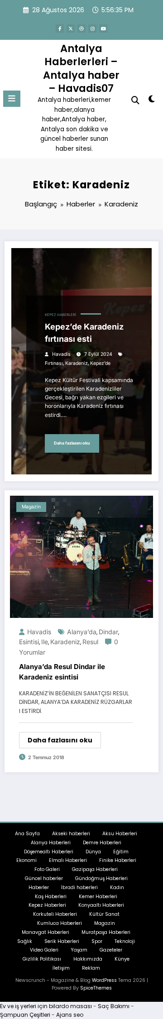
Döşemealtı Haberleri (48, 851)
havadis (61, 354)
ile (44, 642)
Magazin (31, 507)
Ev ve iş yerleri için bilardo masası (46, 1006)
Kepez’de (100, 363)
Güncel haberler (44, 878)
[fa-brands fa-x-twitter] (71, 28)
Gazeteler (111, 950)
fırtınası (54, 363)
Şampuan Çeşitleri (25, 1015)
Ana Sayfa (27, 833)
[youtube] (103, 28)
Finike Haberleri (117, 860)
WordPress (104, 980)
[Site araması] (135, 100)
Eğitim (121, 851)
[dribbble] (81, 28)
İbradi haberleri (79, 887)
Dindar (108, 632)
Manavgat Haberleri (45, 932)
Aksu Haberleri (119, 833)
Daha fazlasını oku (72, 442)
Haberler (39, 887)
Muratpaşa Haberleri (106, 932)
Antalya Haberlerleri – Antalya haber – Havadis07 (81, 68)
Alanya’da (81, 632)
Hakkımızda (87, 959)
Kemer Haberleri (98, 896)
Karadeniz (76, 363)
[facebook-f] (60, 28)
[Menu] (11, 99)
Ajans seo (69, 1015)
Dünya (93, 851)
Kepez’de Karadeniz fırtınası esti (84, 333)
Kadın (117, 887)
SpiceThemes (96, 988)
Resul (90, 642)
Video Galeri (44, 950)
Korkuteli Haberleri (55, 914)
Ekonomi (26, 860)
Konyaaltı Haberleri (101, 905)
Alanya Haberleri (51, 842)
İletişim (61, 968)
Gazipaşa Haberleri (95, 869)
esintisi (29, 642)
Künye (122, 959)
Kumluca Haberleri (59, 923)
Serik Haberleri (61, 941)
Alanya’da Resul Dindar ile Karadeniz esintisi (62, 671)
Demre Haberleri (102, 842)
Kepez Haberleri (60, 315)
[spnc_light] (152, 101)
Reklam (91, 968)
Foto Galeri (47, 869)
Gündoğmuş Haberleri (101, 878)
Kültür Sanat (104, 914)
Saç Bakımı (113, 1006)
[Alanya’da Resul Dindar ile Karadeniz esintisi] (81, 556)
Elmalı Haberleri (68, 860)
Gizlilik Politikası (42, 959)
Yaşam (79, 950)
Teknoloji (125, 941)
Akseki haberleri (71, 833)
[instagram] (92, 28)
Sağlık (24, 941)
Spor (96, 941)
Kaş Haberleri (51, 896)
